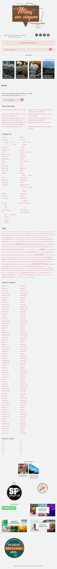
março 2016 (23, 421)
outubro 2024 (5, 309)
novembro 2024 (24, 307)
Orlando (28, 259)
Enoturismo (4, 156)
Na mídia (23, 35)
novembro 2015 (5, 426)
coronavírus (46, 237)
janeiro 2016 (23, 423)
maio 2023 (22, 328)
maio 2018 (4, 395)
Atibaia (18, 233)
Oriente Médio (23, 180)
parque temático (48, 261)
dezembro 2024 (5, 307)
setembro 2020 (5, 363)
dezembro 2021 (5, 349)
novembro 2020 (5, 360)
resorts (35, 266)
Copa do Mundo (40, 237)
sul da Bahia (5, 272)
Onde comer (5, 180)
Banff (31, 233)
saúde (48, 268)
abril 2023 (4, 330)
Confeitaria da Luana (29, 237)
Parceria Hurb (5, 182)
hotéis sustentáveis (21, 252)
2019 (21, 449)
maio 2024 (22, 314)
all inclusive (35, 231)
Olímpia (8, 259)
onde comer (14, 259)
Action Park (22, 231)
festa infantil (4, 244)
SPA (38, 270)
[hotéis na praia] (42, 526)
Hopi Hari (50, 246)
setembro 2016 (5, 416)
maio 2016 (22, 419)
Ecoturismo (23, 154)
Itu (39, 252)
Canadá (6, 142)
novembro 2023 (24, 321)
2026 (3, 442)
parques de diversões (28, 261)
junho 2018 (22, 393)
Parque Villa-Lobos (6, 264)
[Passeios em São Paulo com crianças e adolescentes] (42, 510)
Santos (45, 268)
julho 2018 (4, 393)
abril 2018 (22, 395)
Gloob (27, 246)
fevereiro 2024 (5, 318)
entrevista (5, 241)
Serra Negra (29, 270)
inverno (37, 252)
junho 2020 (22, 365)
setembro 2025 (5, 297)
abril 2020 (22, 367)
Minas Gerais (5, 170)
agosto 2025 (23, 297)
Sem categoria (23, 210)
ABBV (11, 231)
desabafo (13, 239)
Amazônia (4, 147)
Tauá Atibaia (43, 272)
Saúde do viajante (6, 210)
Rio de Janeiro (5, 198)
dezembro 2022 (5, 335)
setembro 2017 (5, 405)
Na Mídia (4, 173)
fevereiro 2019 (23, 384)
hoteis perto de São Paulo (9, 249)
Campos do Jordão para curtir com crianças (39, 122)
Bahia (24, 175)
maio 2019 (4, 381)
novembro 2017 (5, 402)
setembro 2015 (5, 428)
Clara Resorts (16, 237)
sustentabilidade (10, 272)
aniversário (3, 233)
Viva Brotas (25, 277)
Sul (2, 212)
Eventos (4, 161)
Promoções (23, 193)
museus (39, 257)
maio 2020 (4, 367)
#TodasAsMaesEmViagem (6, 231)
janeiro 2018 (5, 400)
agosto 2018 (23, 391)
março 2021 (5, 356)
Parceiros (11, 35)
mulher (21, 257)
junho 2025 (22, 300)
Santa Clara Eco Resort (38, 268)
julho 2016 (4, 419)
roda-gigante (16, 268)
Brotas (12, 235)
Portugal (4, 193)
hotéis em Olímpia (15, 252)
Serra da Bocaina (7, 270)
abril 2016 (4, 421)
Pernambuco (5, 184)
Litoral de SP (23, 168)
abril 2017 (22, 409)
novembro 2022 (24, 335)
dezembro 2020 (24, 358)
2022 (3, 446)
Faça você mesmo (24, 161)
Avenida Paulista (22, 233)
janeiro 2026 (5, 293)
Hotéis (21, 166)
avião (26, 233)
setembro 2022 (23, 337)
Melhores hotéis (52, 254)
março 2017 (5, 412)
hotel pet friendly (32, 249)
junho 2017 (22, 407)
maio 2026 (4, 288)
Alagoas (22, 137)
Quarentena (4, 196)
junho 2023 (4, 328)
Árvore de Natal (30, 277)
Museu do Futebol (35, 257)
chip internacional (51, 235)
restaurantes (40, 266)
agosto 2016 (23, 416)
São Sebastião (37, 272)
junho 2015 (4, 430)
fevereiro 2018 (23, 398)
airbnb (25, 231)
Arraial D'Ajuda (7, 233)
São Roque (32, 272)
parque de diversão (9, 261)
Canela (31, 235)
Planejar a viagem (24, 184)
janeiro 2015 (23, 433)
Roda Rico (20, 268)
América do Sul (47, 231)
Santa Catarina (23, 198)
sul (2, 272)
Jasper (41, 252)
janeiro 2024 (23, 318)
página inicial (22, 95)
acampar (18, 231)
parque (40, 259)
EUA (11, 142)
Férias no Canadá (22, 246)
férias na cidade (15, 246)
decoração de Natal (6, 239)
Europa (21, 159)
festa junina (10, 244)
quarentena (31, 266)
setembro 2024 (23, 309)
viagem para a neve (16, 277)
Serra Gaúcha (22, 270)
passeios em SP (14, 264)
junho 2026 (22, 286)
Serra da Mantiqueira (15, 270)
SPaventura (41, 270)
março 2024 (23, 316)
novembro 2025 (5, 295)
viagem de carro (51, 274)
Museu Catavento (29, 257)
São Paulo (4, 203)
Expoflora (29, 241)
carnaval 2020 (39, 235)
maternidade (39, 255)
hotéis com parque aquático (50, 249)
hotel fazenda (20, 249)
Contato (17, 35)
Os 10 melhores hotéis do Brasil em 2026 (12, 126)
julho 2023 (22, 325)
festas (14, 244)
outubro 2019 (23, 374)
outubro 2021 (5, 351)
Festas (3, 163)
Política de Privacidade (14, 37)
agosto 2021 (23, 351)
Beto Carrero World (6, 216)
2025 (21, 442)
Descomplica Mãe (18, 239)
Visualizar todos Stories (50, 59)
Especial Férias (5, 159)
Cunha (50, 237)
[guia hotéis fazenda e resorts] (14, 526)
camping (16, 235)
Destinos (4, 152)
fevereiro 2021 (23, 356)
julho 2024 (22, 311)
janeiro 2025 (23, 304)
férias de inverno (26, 244)
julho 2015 (22, 428)
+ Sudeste (4, 137)
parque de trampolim (16, 261)
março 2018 (5, 398)
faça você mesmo (39, 241)
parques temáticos (39, 261)
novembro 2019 (5, 374)
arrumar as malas (13, 233)
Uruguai (24, 144)
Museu (24, 257)
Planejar (30, 187)
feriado (44, 241)
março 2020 (5, 370)
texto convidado (49, 272)
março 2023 (23, 330)
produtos (20, 266)
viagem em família (7, 277)
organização (19, 259)
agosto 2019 (23, 377)
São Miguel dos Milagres (18, 272)
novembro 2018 (5, 388)
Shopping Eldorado (35, 270)
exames (25, 241)
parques (21, 261)
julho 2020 (4, 365)
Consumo (22, 149)
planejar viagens (52, 264)
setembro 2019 (5, 377)
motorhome (18, 257)
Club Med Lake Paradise (22, 237)
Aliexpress (31, 231)
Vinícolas (21, 277)
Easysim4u (40, 239)
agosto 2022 (5, 339)
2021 (21, 446)
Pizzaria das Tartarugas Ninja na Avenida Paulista (14, 109)
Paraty (33, 259)
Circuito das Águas (9, 237)
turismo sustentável (24, 274)
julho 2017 (4, 407)
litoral (10, 254)
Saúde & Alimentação (25, 203)
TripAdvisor (12, 274)
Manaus (32, 254)
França (21, 163)
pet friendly (29, 264)
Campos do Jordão (22, 235)
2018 (3, 451)
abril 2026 (22, 288)
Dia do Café (30, 239)
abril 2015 (22, 430)
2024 (3, 444)
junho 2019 (22, 379)
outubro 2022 (5, 337)
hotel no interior (26, 249)
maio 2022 (22, 342)
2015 (21, 453)
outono (31, 259)
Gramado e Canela (38, 246)
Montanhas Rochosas (12, 257)
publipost (23, 266)
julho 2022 (22, 339)
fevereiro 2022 (5, 346)
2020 (3, 449)
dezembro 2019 (24, 372)
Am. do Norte (5, 140)
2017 (21, 451)
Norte (3, 178)
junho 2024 (4, 314)
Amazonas (38, 231)
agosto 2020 (23, 363)
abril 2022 (4, 344)
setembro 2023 (23, 323)
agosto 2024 (5, 311)
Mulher (21, 170)
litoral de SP (14, 254)
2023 (21, 444)
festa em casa (49, 241)
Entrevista (22, 156)
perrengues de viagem (22, 264)
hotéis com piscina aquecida (7, 252)
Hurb (26, 252)
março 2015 (5, 433)
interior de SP (32, 252)
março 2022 (23, 344)
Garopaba (25, 200)
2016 (3, 453)
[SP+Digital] (14, 492)
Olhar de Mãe (23, 178)
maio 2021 (22, 353)
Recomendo (23, 196)
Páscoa (26, 266)
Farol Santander (33, 241)
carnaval (35, 235)
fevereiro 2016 (5, 423)
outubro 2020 (23, 360)
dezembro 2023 (5, 321)
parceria (37, 259)
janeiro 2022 (23, 346)
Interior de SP (5, 168)
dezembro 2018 (24, 386)
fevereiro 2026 (23, 290)
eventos (22, 241)
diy (36, 239)
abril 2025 (22, 302)
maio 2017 (4, 409)
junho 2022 (4, 342)
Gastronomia (5, 166)
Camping (22, 147)
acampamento (15, 231)
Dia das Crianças (25, 239)
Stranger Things (51, 270)
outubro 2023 (5, 323)
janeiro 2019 (5, 386)
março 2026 (5, 290)
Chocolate (3, 237)
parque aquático (46, 259)
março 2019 (5, 384)
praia (13, 266)
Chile (29, 142)
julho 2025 (4, 300)
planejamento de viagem (40, 264)
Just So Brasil (46, 252)
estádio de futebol (11, 241)
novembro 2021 (24, 349)
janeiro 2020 (5, 372)
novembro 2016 (5, 414)
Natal (49, 257)
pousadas (10, 266)
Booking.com (49, 233)
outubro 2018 (23, 388)
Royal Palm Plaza (25, 268)
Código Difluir (39, 566)
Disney (14, 144)
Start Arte (45, 270)
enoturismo (50, 239)
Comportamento (6, 149)
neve (52, 257)
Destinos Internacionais (25, 152)
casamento (43, 235)
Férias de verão (46, 244)
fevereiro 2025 (5, 304)
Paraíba (30, 175)
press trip (16, 266)
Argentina (25, 142)
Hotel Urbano (37, 249)
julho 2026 (4, 286)
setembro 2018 (5, 391)
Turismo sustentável (25, 212)
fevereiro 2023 (5, 332)
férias (18, 244)
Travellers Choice (5, 274)
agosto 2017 (23, 405)
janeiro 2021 (5, 358)
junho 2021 (4, 353)
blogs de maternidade (42, 233)
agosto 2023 (5, 325)
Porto (3, 266)
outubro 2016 (23, 414)
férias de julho (37, 244)
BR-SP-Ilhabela (7, 235)
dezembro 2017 (24, 400)
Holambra (45, 246)
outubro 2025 (23, 295)
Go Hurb (30, 246)
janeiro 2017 (23, 412)
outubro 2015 (23, 426)
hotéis (42, 249)
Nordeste (22, 173)
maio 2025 (4, 302)
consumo (35, 237)
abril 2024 (4, 316)
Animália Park (52, 231)
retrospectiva (5, 268)
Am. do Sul (22, 140)
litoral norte (20, 254)
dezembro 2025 (24, 293)
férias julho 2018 (10, 246)
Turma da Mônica (32, 274)
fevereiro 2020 (23, 370)
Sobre (5, 35)
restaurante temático (46, 266)
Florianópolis (13, 214)
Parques (22, 182)
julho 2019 (4, 379)
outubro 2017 (23, 402)
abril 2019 (22, 381)
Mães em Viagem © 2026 (20, 566)
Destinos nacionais (6, 154)
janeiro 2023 (23, 332)
